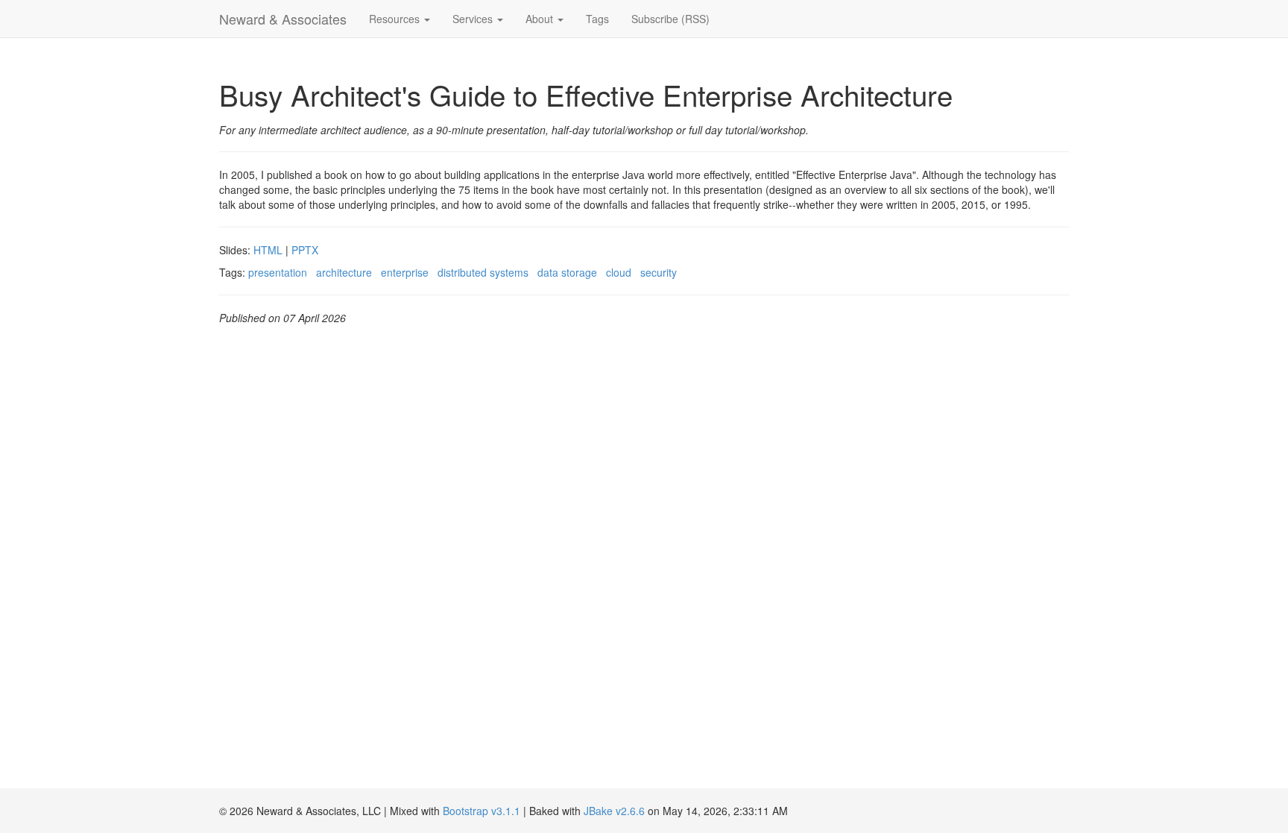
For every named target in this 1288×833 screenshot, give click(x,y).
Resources (396, 18)
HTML (267, 249)
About (540, 18)
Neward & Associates (283, 18)
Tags (597, 18)
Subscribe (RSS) (670, 18)
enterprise (405, 272)
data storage (567, 272)
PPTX (304, 249)
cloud (618, 272)
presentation (277, 272)
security (658, 272)
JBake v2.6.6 (614, 810)
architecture (344, 272)
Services (474, 18)
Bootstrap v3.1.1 (481, 810)
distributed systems (483, 272)
